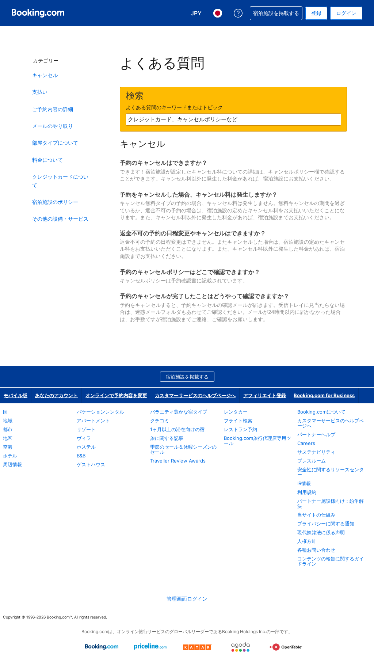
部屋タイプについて (55, 143)
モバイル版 (15, 395)
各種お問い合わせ (316, 550)
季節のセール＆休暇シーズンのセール (183, 449)
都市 (7, 429)
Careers (306, 443)
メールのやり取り (52, 126)
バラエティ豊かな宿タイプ (178, 412)
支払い (39, 92)
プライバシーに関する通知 (325, 523)
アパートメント (93, 420)
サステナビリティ (316, 452)
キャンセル (45, 75)
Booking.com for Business (324, 395)
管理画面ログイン (187, 599)
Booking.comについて (321, 412)
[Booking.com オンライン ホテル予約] (38, 13)
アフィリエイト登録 (264, 395)
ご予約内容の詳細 (52, 109)
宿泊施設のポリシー (55, 202)
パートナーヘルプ (316, 434)
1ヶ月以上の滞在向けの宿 (177, 429)
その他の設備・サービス (60, 219)
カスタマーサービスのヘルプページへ (195, 395)
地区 (7, 438)
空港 (7, 447)
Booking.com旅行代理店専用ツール (257, 440)
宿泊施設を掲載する (187, 377)
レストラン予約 (240, 429)
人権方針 (306, 541)
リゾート (86, 429)
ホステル (86, 447)
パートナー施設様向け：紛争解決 (330, 503)
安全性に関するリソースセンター (330, 472)
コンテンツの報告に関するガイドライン (330, 561)
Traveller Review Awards (178, 461)
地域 (7, 420)
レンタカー (236, 412)
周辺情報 (12, 464)
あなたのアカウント (56, 395)
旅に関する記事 (166, 438)
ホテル (10, 456)
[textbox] (233, 119)
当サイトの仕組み (316, 515)
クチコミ (159, 420)
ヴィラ (84, 438)
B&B (81, 456)
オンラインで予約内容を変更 (116, 395)
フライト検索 (238, 420)
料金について (47, 160)
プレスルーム (311, 461)
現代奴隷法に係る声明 (321, 532)
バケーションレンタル (100, 412)
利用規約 (306, 492)
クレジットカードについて (60, 181)
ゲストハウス (91, 464)
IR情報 (304, 483)
